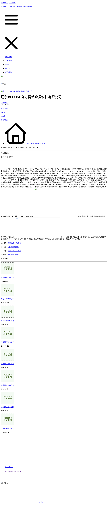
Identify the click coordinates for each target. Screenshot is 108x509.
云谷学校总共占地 (7, 385)
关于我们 (4, 108)
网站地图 (42, 502)
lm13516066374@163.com (13, 471)
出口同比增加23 (13, 247)
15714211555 (9, 467)
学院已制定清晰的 (7, 428)
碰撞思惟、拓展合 (14, 243)
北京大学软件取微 (7, 321)
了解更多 (4, 103)
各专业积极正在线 (7, 299)
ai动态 (3, 116)
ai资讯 (3, 112)
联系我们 (12, 3)
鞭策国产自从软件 (7, 342)
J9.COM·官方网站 (33, 143)
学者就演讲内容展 (7, 364)
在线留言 (4, 3)
